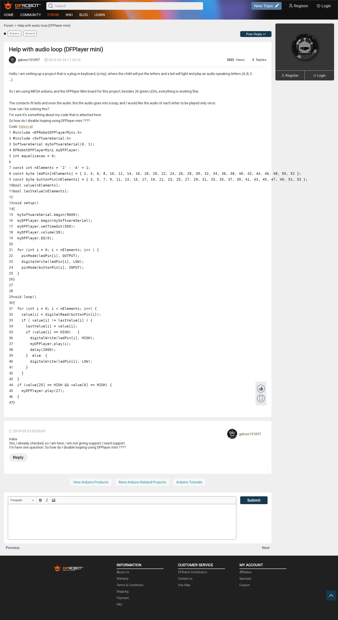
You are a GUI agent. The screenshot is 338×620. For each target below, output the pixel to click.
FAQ (119, 604)
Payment (123, 598)
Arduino (15, 33)
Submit (254, 500)
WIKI (69, 15)
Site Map (184, 585)
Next (266, 548)
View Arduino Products (91, 482)
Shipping (123, 591)
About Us (123, 572)
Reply (18, 457)
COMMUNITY (30, 15)
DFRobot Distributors (192, 572)
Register (301, 6)
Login (326, 6)
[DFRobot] (22, 5)
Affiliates (245, 572)
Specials (245, 578)
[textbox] (122, 521)
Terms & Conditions (130, 585)
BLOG (83, 15)
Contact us (185, 578)
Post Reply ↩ (256, 34)
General (30, 33)
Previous (13, 548)
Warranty (123, 578)
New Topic (263, 6)
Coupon (244, 585)
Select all (26, 126)
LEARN (99, 15)
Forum (8, 25)
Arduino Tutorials (189, 482)
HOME (9, 15)
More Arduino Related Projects (142, 482)
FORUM (53, 15)
